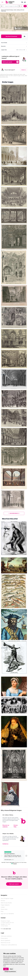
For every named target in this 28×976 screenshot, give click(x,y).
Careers (3, 907)
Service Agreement (5, 940)
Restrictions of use (5, 942)
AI (21, 6)
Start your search (14, 884)
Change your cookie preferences (9, 944)
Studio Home (4, 909)
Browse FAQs (16, 825)
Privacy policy (4, 938)
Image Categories (5, 905)
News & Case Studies (6, 902)
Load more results (14, 513)
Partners (3, 900)
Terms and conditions (6, 936)
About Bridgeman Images (7, 898)
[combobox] (15, 6)
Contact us (23, 69)
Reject (11, 969)
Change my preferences (10, 971)
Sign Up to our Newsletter (7, 913)
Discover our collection (6, 825)
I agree (5, 969)
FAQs (2, 911)
